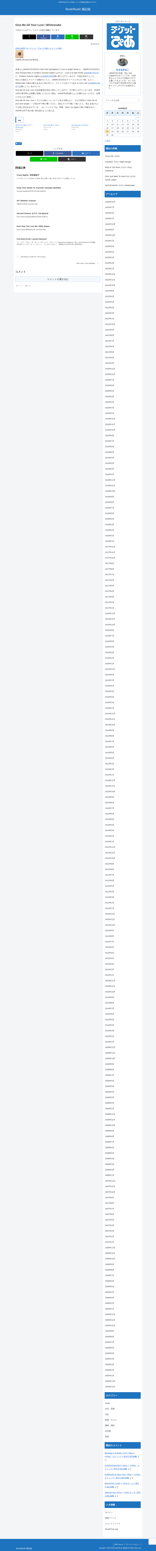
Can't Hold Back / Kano (51, 125)
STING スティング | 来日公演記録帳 (121, 1456)
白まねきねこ (122, 69)
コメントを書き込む (58, 279)
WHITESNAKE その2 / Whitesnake (120, 185)
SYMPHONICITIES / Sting (116, 1465)
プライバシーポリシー (132, 1544)
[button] (86, 37)
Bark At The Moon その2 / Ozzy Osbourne (118, 169)
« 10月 (107, 141)
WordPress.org (111, 1529)
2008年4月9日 (48, 76)
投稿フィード (111, 1518)
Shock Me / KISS (112, 156)
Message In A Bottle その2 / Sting (119, 1453)
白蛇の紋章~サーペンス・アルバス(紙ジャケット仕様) (38, 48)
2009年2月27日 (92, 73)
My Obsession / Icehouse (79, 125)
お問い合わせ (118, 1544)
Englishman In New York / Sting (118, 1474)
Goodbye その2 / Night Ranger (118, 162)
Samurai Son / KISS (113, 1492)
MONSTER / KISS (112, 1483)
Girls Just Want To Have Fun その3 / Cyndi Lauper (120, 178)
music (19, 143)
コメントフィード (112, 1524)
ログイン (109, 1512)
